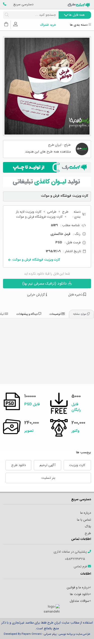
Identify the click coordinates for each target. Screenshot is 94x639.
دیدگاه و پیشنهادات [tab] (27, 314)
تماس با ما (84, 519)
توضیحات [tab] (55, 314)
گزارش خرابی (36, 294)
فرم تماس (81, 566)
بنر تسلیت (48, 477)
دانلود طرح (18, 465)
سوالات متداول (79, 601)
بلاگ (88, 526)
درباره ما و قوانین (78, 587)
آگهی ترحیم (47, 465)
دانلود (45, 283)
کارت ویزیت (77, 465)
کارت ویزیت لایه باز (28, 211)
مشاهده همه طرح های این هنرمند (48, 152)
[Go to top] (80, 628)
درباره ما (85, 512)
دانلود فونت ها (79, 594)
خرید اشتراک (48, 25)
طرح (65, 211)
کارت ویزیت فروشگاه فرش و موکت (39, 216)
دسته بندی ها (79, 25)
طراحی (51, 211)
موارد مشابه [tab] (80, 314)
